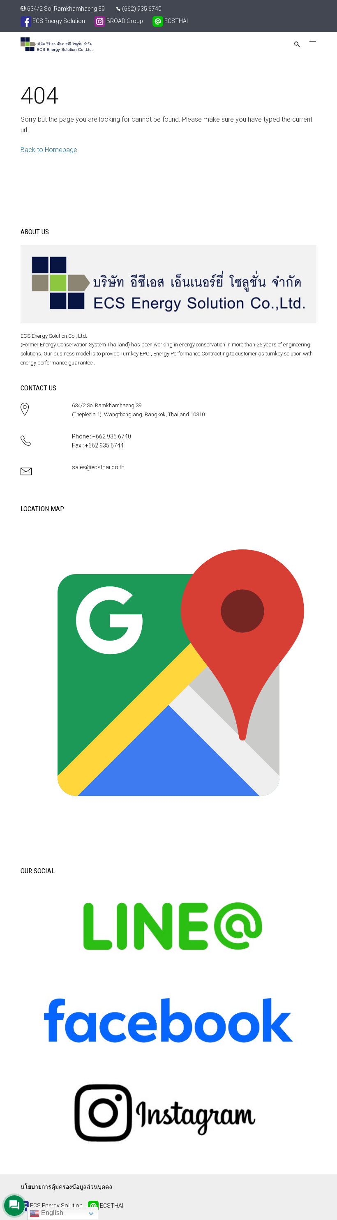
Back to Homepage (49, 150)
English (51, 1212)
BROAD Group (124, 21)
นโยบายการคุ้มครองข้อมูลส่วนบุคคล (67, 1186)
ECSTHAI (175, 21)
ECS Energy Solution (58, 21)
